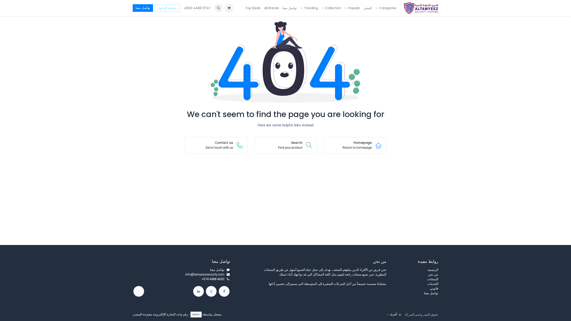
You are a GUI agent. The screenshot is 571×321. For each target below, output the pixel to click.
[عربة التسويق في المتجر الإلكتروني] (229, 8)
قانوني (434, 288)
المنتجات (432, 279)
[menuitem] (386, 8)
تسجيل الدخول (167, 8)
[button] (218, 8)
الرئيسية (433, 270)
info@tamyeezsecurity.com (204, 274)
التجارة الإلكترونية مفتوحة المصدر (154, 314)
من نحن (433, 274)
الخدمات (432, 284)
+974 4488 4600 (197, 8)
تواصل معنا (143, 8)
